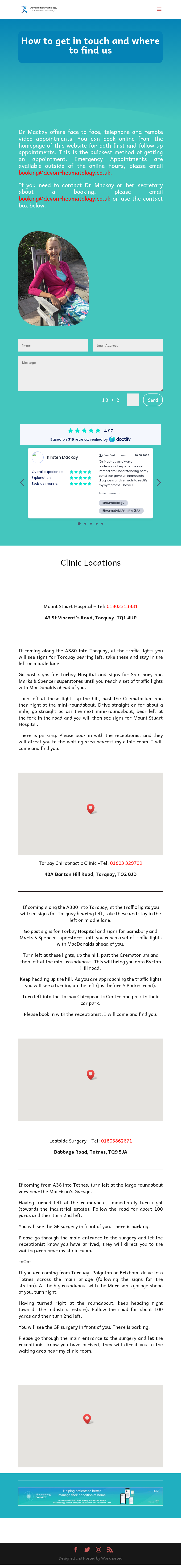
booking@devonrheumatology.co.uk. (65, 172)
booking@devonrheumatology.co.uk (64, 198)
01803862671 (116, 1140)
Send (153, 399)
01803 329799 (126, 863)
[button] (92, 809)
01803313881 (122, 606)
